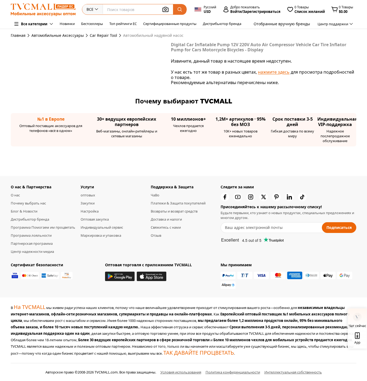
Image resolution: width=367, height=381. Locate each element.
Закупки (88, 203)
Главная (18, 35)
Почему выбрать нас (28, 203)
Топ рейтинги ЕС (123, 23)
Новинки (67, 23)
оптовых (88, 195)
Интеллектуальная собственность (293, 372)
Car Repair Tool (103, 35)
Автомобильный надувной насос (142, 35)
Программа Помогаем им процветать (43, 227)
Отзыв (156, 235)
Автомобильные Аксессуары (57, 35)
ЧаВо (155, 195)
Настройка (90, 211)
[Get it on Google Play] (120, 276)
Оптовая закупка (95, 219)
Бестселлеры (92, 23)
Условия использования (180, 372)
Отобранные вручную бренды (282, 23)
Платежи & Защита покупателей (178, 203)
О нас (15, 195)
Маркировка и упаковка (101, 235)
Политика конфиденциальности (233, 372)
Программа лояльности (31, 235)
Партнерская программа (32, 243)
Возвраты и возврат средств (174, 211)
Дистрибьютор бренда (222, 23)
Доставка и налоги (166, 219)
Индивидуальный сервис (102, 227)
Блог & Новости (24, 211)
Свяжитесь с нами (166, 227)
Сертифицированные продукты (169, 23)
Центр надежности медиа (32, 251)
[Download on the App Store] (151, 276)
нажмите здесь (274, 72)
